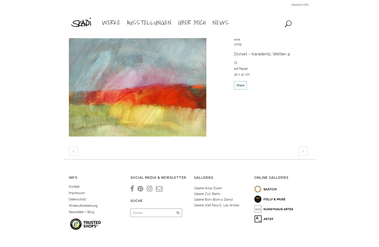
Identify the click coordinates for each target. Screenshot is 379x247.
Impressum (77, 193)
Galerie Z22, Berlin (207, 194)
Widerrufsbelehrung (83, 205)
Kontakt (74, 186)
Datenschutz (77, 199)
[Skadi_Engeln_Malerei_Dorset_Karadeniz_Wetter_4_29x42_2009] (137, 89)
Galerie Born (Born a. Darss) (213, 199)
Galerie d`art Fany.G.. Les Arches (216, 205)
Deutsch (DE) (300, 4)
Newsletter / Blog (81, 212)
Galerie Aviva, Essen (208, 188)
